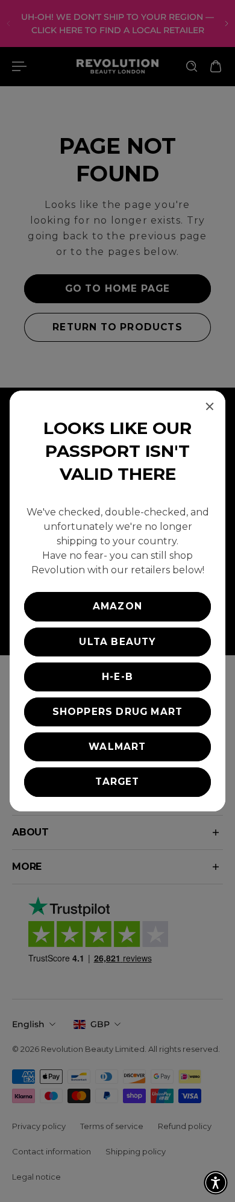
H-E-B (117, 676)
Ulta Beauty (117, 641)
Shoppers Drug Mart (117, 711)
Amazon (117, 606)
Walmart (117, 746)
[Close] (210, 406)
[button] (216, 1183)
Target (117, 781)
